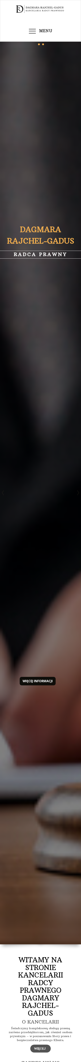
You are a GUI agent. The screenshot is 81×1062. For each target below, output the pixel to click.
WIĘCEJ (40, 1048)
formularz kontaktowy (41, 285)
